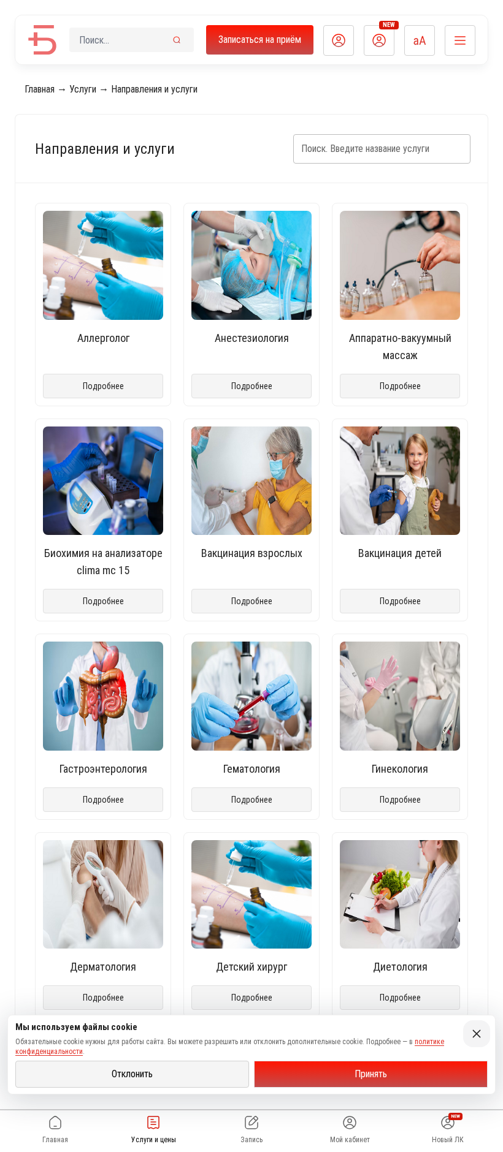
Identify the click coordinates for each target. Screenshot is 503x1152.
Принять (371, 1074)
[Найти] (176, 39)
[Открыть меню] (460, 40)
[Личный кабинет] (338, 40)
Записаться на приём (259, 39)
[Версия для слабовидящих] (419, 40)
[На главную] (42, 40)
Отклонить (132, 1074)
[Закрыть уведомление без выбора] (476, 1033)
